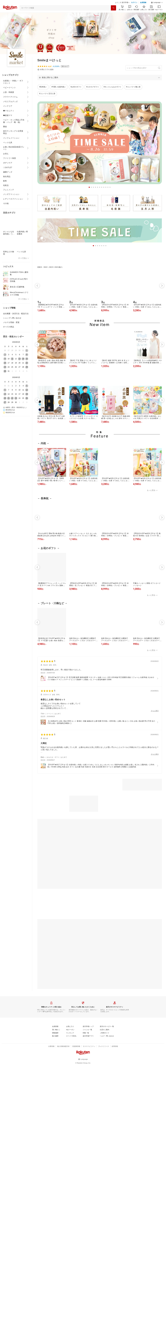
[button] (157, 9)
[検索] (113, 14)
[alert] (99, 84)
